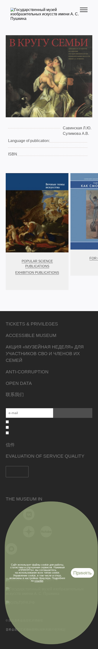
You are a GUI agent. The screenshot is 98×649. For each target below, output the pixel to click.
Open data (19, 383)
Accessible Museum (31, 335)
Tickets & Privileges (32, 323)
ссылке (38, 580)
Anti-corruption (27, 371)
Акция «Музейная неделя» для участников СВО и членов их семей (45, 353)
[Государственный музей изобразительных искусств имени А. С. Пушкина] (45, 19)
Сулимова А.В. (76, 133)
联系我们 (15, 394)
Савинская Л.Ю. (77, 128)
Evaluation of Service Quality (45, 456)
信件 (10, 444)
